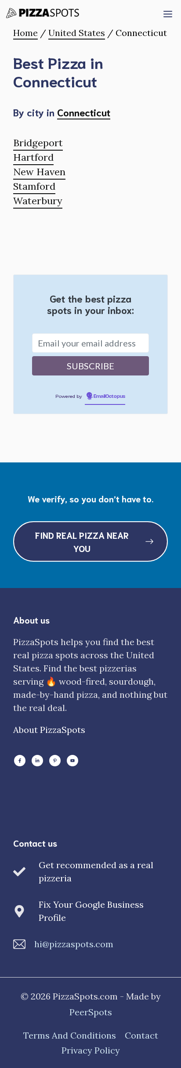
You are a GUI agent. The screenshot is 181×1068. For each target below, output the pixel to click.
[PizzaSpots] (44, 13)
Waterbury (37, 201)
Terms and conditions (69, 1035)
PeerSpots (90, 1012)
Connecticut (83, 112)
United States (76, 32)
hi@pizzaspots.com (73, 943)
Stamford (34, 186)
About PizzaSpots (49, 729)
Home (25, 32)
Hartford (33, 157)
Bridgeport (38, 143)
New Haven (39, 172)
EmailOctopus (109, 396)
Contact (141, 1035)
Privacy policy (91, 1050)
